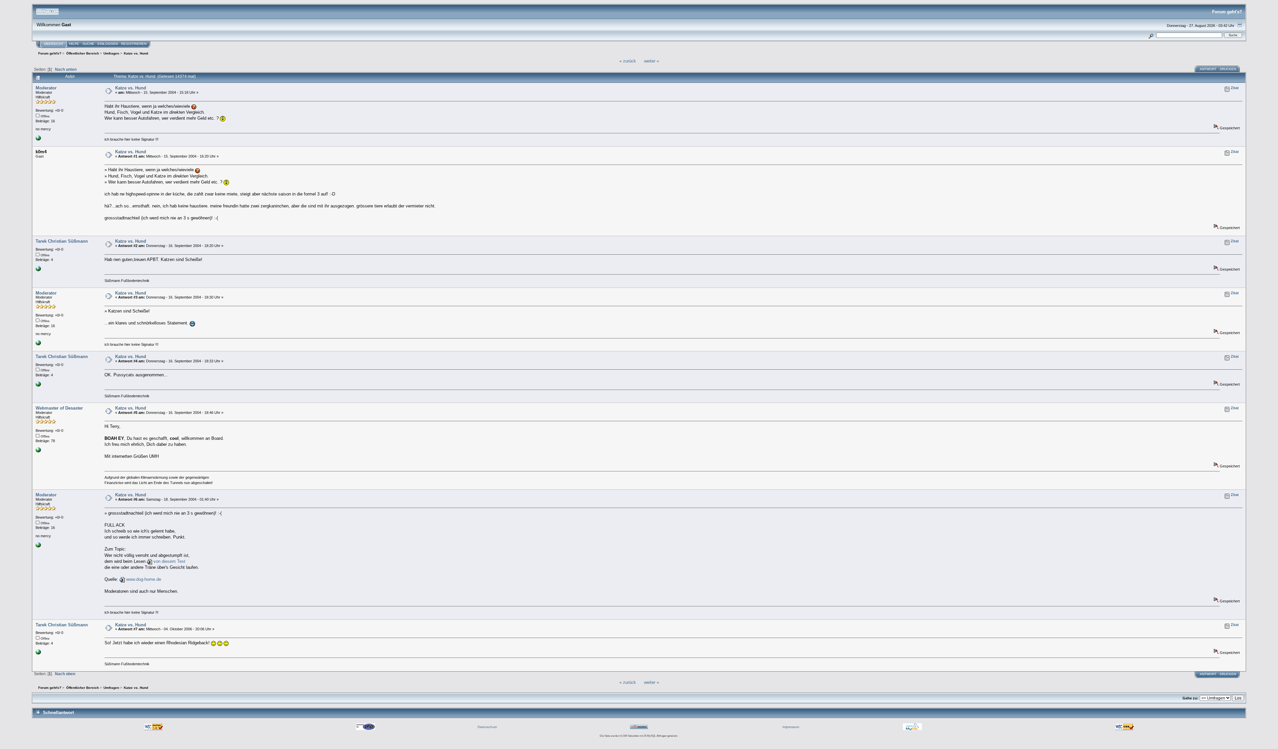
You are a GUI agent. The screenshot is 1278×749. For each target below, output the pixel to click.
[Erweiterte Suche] (1151, 35)
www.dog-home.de (143, 579)
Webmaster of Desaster (59, 408)
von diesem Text (169, 561)
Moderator (46, 87)
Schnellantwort (58, 712)
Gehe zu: (1190, 698)
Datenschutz (487, 727)
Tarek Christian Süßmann (62, 241)
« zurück (627, 61)
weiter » (651, 61)
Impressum (790, 727)
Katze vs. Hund (130, 87)
